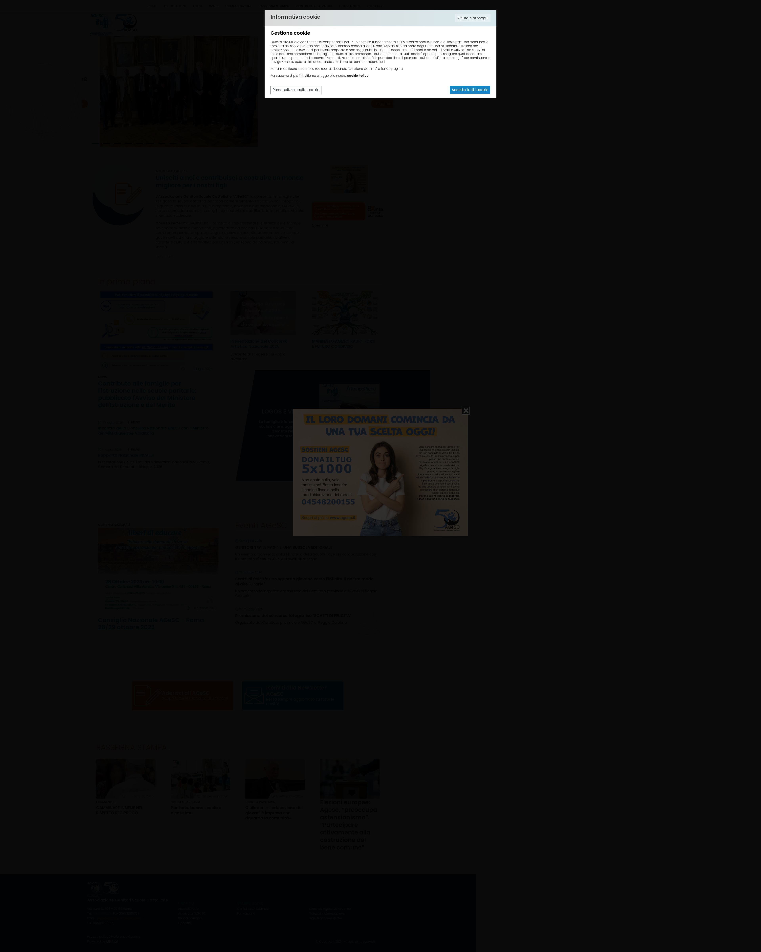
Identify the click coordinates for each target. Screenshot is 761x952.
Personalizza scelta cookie (296, 89)
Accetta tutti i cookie (470, 89)
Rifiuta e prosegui (472, 17)
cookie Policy (357, 75)
